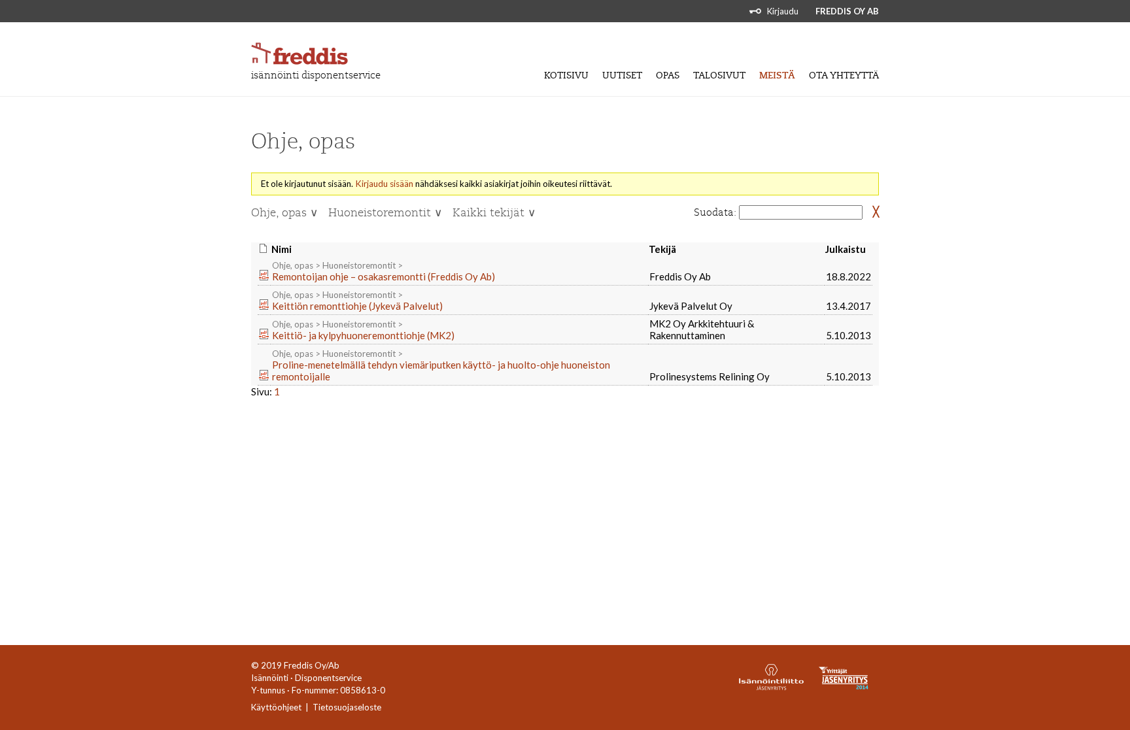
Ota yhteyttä (844, 75)
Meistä (777, 75)
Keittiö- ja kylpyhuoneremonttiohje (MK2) (363, 335)
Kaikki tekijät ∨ (494, 213)
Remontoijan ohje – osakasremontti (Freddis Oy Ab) (383, 276)
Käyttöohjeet (276, 707)
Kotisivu (566, 75)
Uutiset (622, 75)
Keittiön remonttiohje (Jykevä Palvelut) (357, 306)
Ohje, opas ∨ (284, 213)
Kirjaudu (782, 11)
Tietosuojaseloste (347, 707)
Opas (667, 75)
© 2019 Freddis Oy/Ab (295, 665)
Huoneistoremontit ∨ (385, 213)
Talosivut (719, 75)
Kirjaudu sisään (384, 183)
